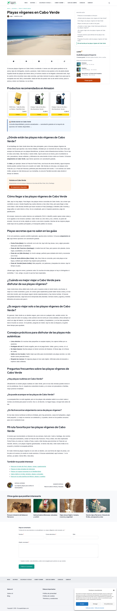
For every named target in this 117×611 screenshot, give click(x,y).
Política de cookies (90, 607)
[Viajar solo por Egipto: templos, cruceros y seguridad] (72, 505)
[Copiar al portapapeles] (64, 61)
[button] (114, 590)
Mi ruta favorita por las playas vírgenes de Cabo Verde (92, 43)
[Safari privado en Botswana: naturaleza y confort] (45, 505)
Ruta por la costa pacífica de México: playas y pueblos (28, 476)
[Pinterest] (51, 61)
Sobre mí (90, 2)
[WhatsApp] (13, 61)
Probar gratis (88, 80)
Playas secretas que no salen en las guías (88, 23)
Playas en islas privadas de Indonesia (23, 469)
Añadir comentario (24, 542)
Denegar (95, 604)
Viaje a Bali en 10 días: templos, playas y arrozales (27, 474)
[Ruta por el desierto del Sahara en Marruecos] (19, 505)
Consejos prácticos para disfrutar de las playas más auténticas (91, 35)
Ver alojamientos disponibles (19, 187)
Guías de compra (72, 2)
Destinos (32, 2)
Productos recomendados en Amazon (87, 15)
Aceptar (82, 604)
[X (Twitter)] (39, 61)
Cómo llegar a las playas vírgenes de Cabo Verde (90, 21)
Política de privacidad (99, 607)
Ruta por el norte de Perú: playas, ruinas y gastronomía (28, 466)
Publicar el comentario (26, 566)
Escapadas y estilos (45, 2)
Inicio (26, 2)
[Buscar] (109, 3)
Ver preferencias (108, 604)
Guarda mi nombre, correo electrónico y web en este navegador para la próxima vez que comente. (43, 561)
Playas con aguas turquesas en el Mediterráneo (26, 471)
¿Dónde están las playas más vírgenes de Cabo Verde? (92, 18)
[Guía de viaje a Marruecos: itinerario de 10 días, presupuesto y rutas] (98, 505)
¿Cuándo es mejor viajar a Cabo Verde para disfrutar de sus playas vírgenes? (92, 26)
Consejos (82, 2)
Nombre (21, 534)
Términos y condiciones (50, 598)
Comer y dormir (59, 2)
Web (74, 534)
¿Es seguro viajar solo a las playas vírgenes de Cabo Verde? (91, 31)
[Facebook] (26, 61)
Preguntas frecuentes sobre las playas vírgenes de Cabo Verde (92, 39)
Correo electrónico (51, 534)
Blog (8, 596)
